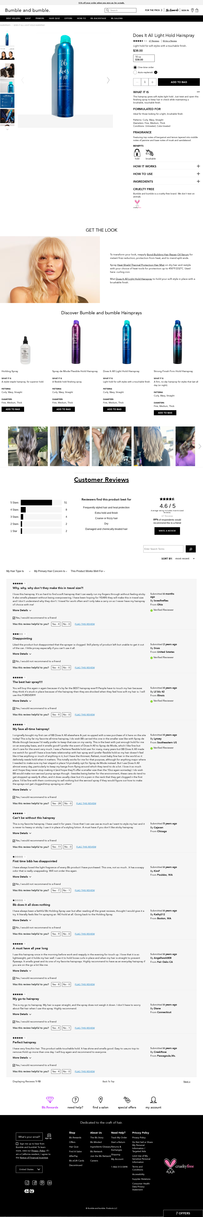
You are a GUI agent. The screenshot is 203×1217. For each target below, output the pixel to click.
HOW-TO (81, 18)
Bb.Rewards (75, 1137)
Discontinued (75, 1165)
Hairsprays (5, 25)
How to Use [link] (143, 174)
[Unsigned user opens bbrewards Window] (172, 9)
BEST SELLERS (13, 18)
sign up (48, 1138)
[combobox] (29, 1169)
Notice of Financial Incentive (34, 1157)
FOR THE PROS (152, 10)
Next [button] (7, 129)
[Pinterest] (42, 1182)
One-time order (146, 67)
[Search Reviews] (191, 549)
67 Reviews (154, 41)
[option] (25, 366)
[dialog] (33, 1147)
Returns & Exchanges (116, 1148)
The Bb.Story (96, 1137)
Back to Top (109, 1081)
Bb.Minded (96, 1142)
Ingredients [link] (143, 182)
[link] (50, 1103)
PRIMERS (40, 18)
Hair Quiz (73, 1146)
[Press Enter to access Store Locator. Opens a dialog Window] (192, 10)
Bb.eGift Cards (76, 1160)
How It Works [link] (144, 166)
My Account (117, 1159)
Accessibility (138, 1174)
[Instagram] (27, 1182)
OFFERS (68, 18)
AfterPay (73, 1156)
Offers (72, 1142)
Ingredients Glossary (100, 1146)
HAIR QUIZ (54, 18)
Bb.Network (96, 1151)
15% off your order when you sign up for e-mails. (101, 2)
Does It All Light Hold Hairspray (134, 279)
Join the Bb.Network (100, 1156)
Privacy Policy (38, 1150)
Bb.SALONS (117, 18)
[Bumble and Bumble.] (28, 10)
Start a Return (118, 1142)
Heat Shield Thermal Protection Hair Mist (140, 265)
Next (186, 1081)
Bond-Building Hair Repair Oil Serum (168, 254)
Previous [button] (7, 31)
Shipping (115, 1154)
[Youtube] (49, 1182)
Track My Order (119, 1137)
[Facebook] (34, 1182)
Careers (94, 1160)
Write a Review (170, 41)
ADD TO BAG (13, 409)
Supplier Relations (141, 1179)
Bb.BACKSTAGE (98, 18)
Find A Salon (75, 1151)
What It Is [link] (141, 92)
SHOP (28, 18)
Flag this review (85, 624)
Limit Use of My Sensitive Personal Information (141, 1159)
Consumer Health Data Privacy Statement (141, 1186)
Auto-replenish (145, 72)
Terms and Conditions (137, 1168)
